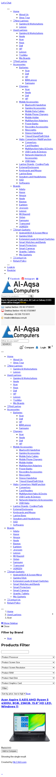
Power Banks (31, 123)
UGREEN (23, 226)
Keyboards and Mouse (30, 170)
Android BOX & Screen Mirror (33, 232)
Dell (21, 45)
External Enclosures (29, 167)
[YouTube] (6, 322)
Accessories (19, 64)
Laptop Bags (25, 173)
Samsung (30, 83)
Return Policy (19, 260)
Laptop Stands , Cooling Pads (34, 164)
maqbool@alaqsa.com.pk (15, 318)
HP (20, 48)
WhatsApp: (17, 314)
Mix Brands (24, 58)
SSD (21, 179)
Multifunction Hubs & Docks (39, 148)
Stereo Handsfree (34, 133)
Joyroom (23, 207)
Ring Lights (30, 129)
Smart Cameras (27, 248)
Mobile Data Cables (35, 111)
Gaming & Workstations (31, 23)
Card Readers (32, 145)
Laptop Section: (19, 307)
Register (11, 270)
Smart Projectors (28, 245)
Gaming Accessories (35, 108)
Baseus (23, 201)
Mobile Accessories (29, 101)
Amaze (22, 195)
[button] (28, 2)
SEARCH (6, 344)
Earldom (23, 204)
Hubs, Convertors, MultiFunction (35, 139)
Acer (21, 39)
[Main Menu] (8, 9)
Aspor (22, 192)
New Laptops (22, 20)
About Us (24, 14)
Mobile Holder (32, 117)
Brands (16, 186)
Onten (22, 217)
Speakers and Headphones (32, 176)
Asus (21, 42)
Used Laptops (20, 30)
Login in (11, 267)
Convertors (30, 142)
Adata (22, 189)
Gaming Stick (26, 236)
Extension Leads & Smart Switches (37, 239)
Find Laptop (21, 61)
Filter (4, 688)
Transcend (24, 223)
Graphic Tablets (27, 251)
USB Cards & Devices (36, 151)
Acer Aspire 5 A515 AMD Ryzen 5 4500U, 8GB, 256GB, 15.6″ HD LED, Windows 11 (26, 703)
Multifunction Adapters (36, 120)
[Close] (8, 264)
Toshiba (23, 55)
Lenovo (22, 27)
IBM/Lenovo (31, 80)
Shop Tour (24, 17)
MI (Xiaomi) (24, 214)
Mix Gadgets (25, 254)
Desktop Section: (20, 311)
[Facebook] (9, 278)
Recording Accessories (36, 126)
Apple (22, 36)
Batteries (23, 67)
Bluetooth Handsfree (35, 105)
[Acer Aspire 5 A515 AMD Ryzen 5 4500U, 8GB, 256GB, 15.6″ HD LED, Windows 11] (29, 742)
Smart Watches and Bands (32, 242)
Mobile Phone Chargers (36, 114)
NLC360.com (19, 762)
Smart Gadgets (22, 229)
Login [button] (43, 347)
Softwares (24, 182)
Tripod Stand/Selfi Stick (37, 136)
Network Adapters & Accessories (35, 156)
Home (16, 11)
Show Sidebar (10, 623)
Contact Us (20, 257)
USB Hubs (30, 161)
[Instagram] (23, 278)
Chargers (23, 86)
